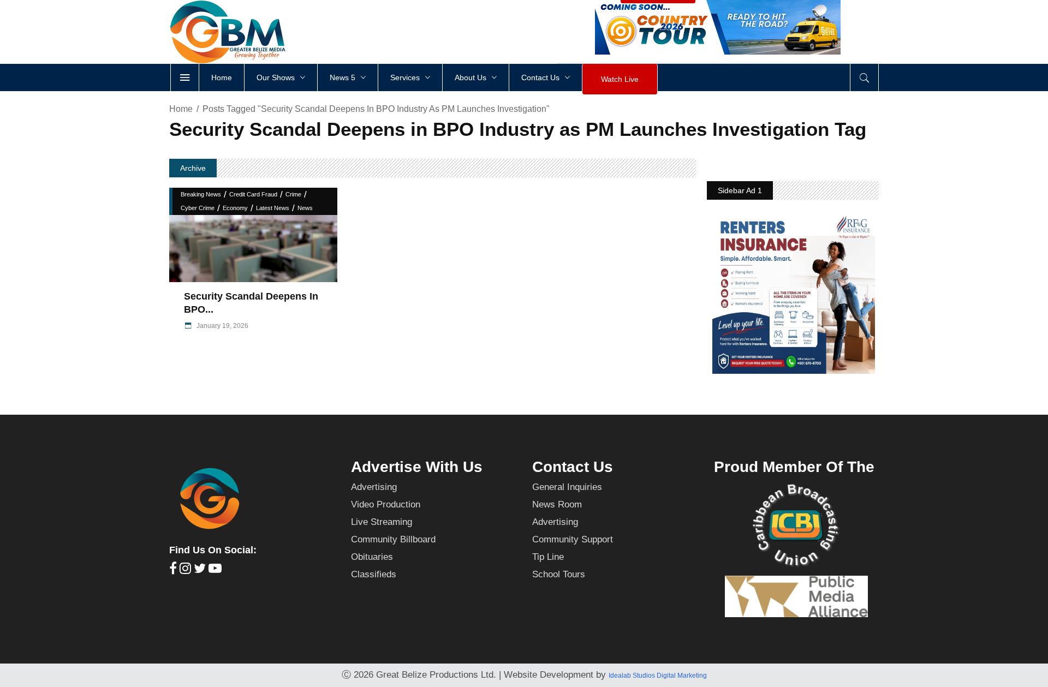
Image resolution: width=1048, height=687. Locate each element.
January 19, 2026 (221, 326)
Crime (293, 194)
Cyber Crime (198, 208)
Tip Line (548, 557)
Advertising (374, 487)
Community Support (572, 539)
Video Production (385, 504)
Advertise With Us (417, 466)
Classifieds (373, 574)
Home (181, 108)
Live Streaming (381, 522)
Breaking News (201, 194)
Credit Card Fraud (253, 194)
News (305, 208)
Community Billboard (393, 539)
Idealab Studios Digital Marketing (658, 675)
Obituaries (372, 557)
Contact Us (572, 466)
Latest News (272, 208)
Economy (235, 208)
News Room (557, 504)
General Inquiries (567, 487)
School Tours (558, 574)
